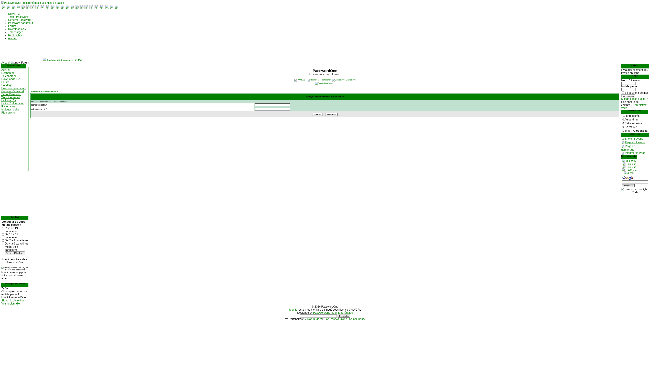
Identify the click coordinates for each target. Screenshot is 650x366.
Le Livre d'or (8, 100)
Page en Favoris (635, 142)
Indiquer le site (10, 109)
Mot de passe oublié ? (634, 98)
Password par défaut (20, 23)
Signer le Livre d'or (12, 300)
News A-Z (14, 13)
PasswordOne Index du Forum (44, 91)
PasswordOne (321, 312)
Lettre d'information (12, 103)
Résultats (19, 253)
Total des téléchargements (56, 60)
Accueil (12, 38)
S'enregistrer (351, 80)
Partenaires (8, 106)
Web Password (10, 97)
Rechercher (15, 35)
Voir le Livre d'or (11, 303)
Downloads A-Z (17, 29)
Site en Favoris (634, 138)
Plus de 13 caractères (11, 230)
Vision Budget (313, 319)
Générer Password (19, 19)
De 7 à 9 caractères (16, 240)
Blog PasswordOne (335, 319)
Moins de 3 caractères (11, 248)
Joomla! (293, 309)
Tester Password (18, 16)
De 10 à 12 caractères (11, 236)
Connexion (331, 83)
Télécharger (15, 32)
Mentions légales (342, 312)
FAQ (303, 80)
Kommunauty (357, 319)
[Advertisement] (63, 50)
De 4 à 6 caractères (16, 243)
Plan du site (8, 112)
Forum (12, 26)
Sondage (6, 85)
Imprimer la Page (635, 152)
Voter (9, 253)
